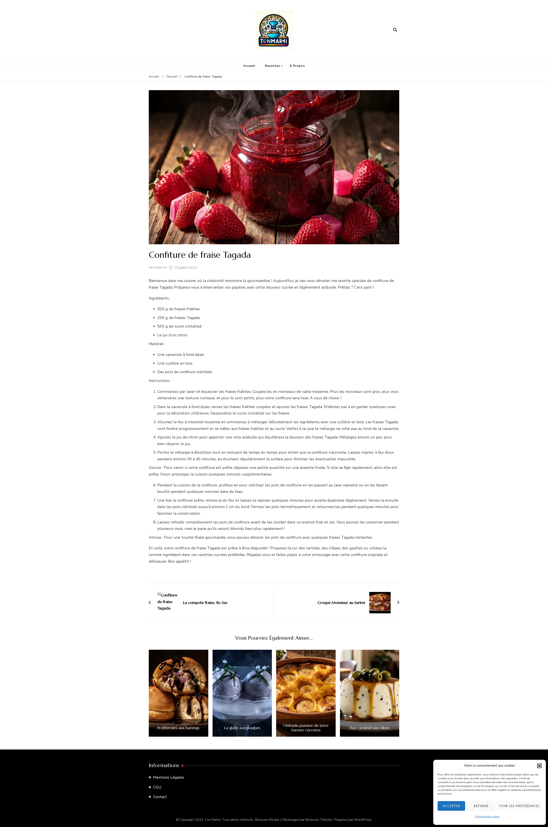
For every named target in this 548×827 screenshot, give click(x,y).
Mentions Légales (168, 777)
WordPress (362, 819)
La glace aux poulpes (242, 728)
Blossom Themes (318, 819)
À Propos (297, 66)
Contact (160, 796)
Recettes (272, 66)
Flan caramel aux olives (370, 728)
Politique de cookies (487, 816)
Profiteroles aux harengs (178, 728)
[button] (539, 766)
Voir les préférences (519, 806)
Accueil (249, 66)
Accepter (451, 806)
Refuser (481, 806)
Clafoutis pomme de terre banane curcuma (305, 727)
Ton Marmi (212, 819)
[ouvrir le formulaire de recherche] (395, 30)
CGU (157, 787)
